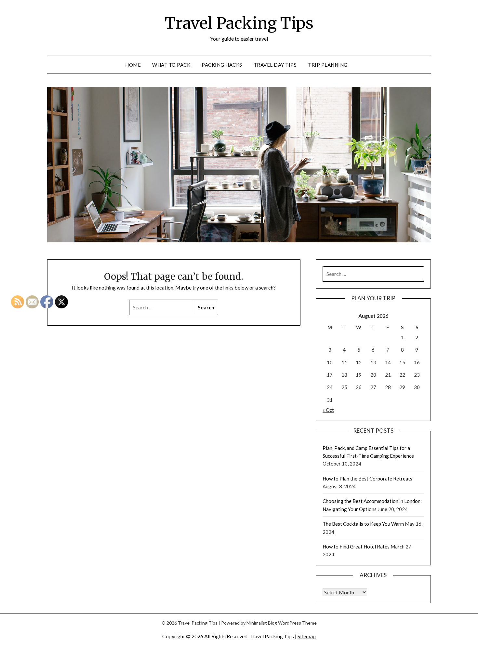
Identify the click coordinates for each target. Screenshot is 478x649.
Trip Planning (328, 65)
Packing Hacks (222, 65)
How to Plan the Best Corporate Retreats (367, 478)
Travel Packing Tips (239, 23)
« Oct (328, 410)
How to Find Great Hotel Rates (356, 546)
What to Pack (171, 65)
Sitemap (307, 636)
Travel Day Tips (275, 65)
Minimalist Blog (261, 623)
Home (133, 65)
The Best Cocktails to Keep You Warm (363, 524)
